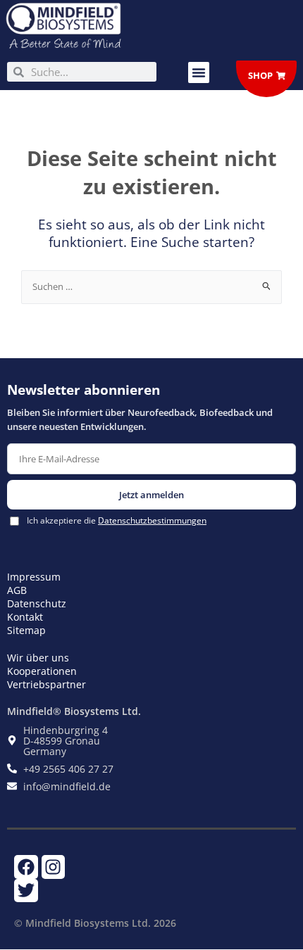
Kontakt (25, 616)
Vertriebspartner (46, 684)
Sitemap (26, 630)
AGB (17, 590)
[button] (198, 72)
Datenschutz (36, 603)
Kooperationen (42, 671)
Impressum (34, 576)
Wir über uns (38, 657)
